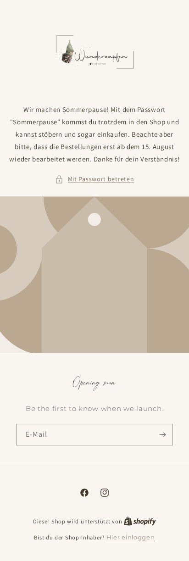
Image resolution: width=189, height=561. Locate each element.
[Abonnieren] (162, 434)
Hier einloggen (130, 537)
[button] (94, 179)
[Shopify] (140, 521)
